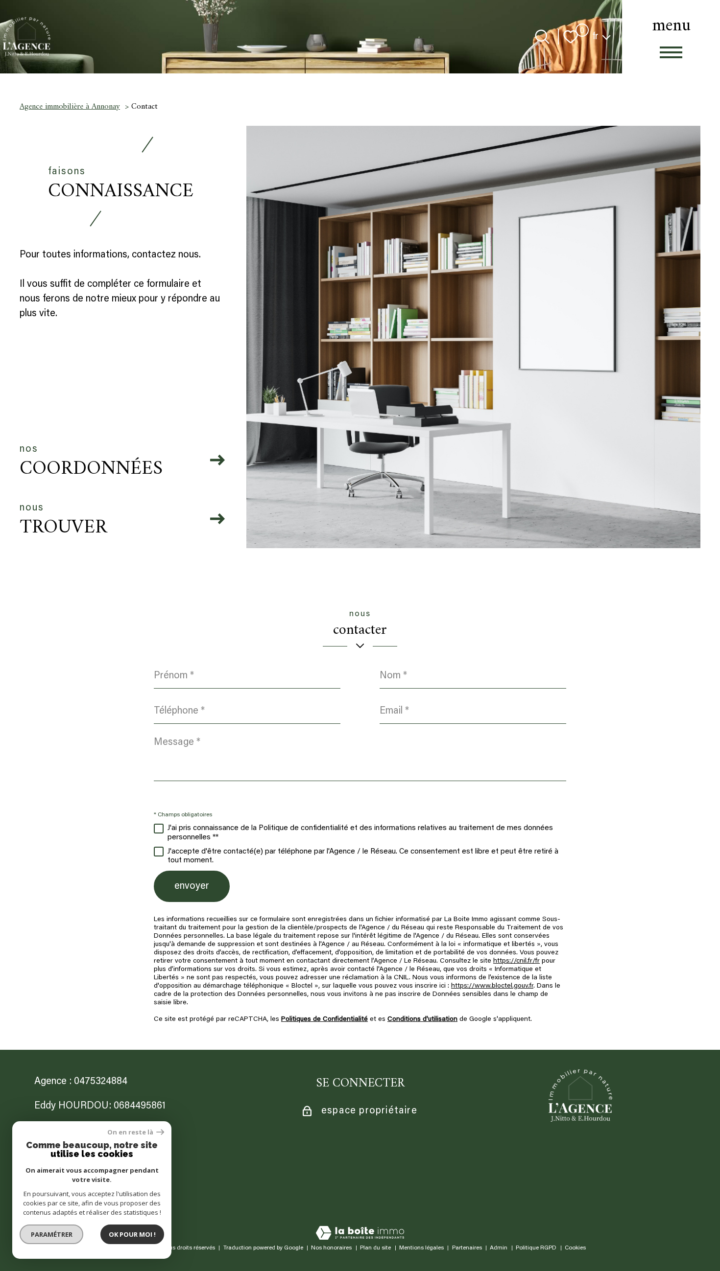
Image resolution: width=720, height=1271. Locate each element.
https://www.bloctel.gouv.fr (492, 986)
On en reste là (131, 1132)
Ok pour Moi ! (132, 1234)
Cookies (575, 1248)
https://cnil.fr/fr (516, 961)
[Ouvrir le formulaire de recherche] (542, 37)
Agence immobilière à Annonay (70, 106)
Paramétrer (51, 1234)
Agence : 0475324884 (80, 1081)
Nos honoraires (331, 1248)
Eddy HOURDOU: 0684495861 (100, 1106)
